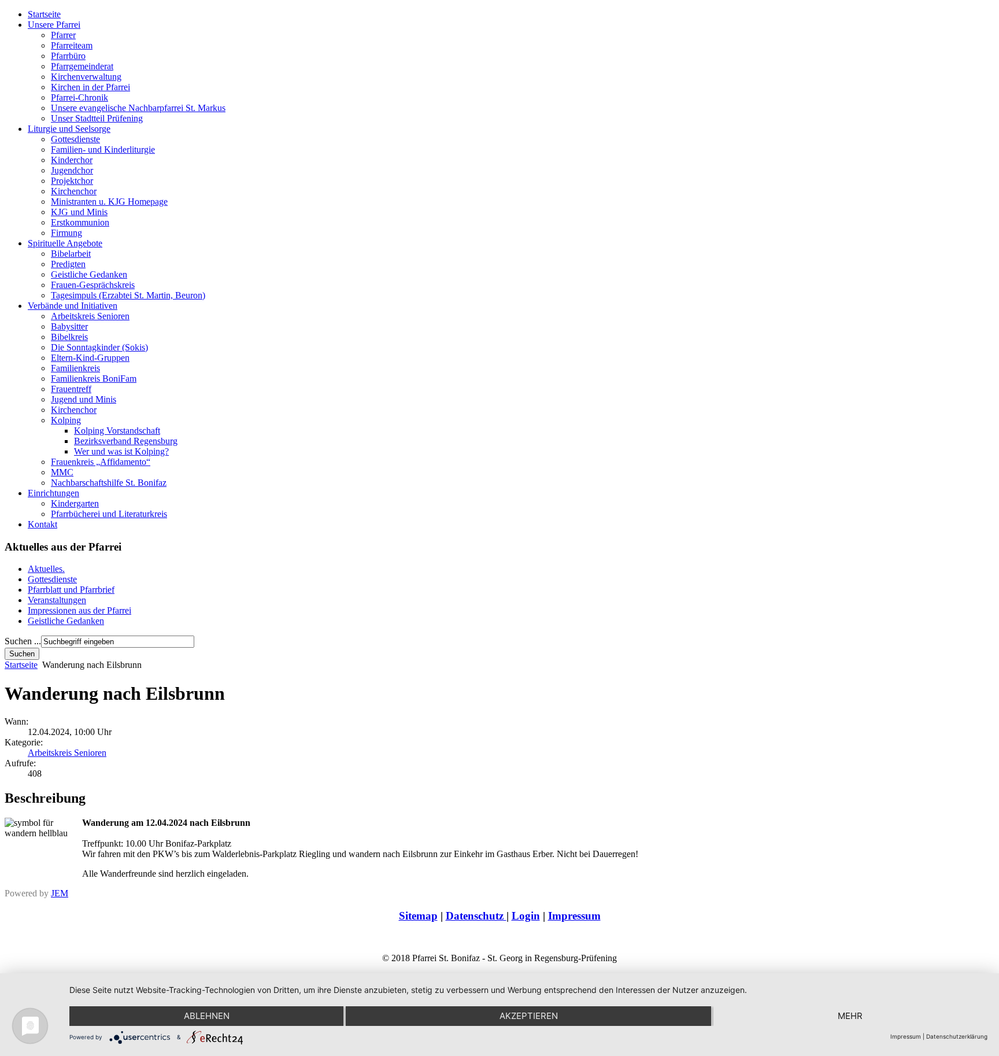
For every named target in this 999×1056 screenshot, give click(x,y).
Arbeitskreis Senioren (90, 316)
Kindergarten (75, 503)
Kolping (66, 420)
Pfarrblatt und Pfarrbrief (71, 590)
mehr (850, 1015)
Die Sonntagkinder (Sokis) (99, 347)
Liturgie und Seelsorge (69, 129)
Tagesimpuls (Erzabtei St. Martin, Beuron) (128, 295)
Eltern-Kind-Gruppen (90, 358)
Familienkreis (75, 368)
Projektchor (72, 181)
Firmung (66, 233)
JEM (59, 893)
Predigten (68, 264)
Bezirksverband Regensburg (125, 441)
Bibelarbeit (71, 254)
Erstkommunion (80, 222)
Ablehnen (207, 1015)
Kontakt (42, 524)
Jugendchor (72, 170)
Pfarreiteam (71, 45)
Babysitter (69, 326)
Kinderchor (71, 160)
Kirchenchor (74, 191)
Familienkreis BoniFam (93, 378)
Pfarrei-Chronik (79, 97)
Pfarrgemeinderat (82, 66)
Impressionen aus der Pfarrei (79, 610)
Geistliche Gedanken (89, 274)
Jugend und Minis (83, 399)
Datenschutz (476, 916)
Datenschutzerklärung (956, 1036)
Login (526, 916)
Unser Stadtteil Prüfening (97, 118)
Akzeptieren (529, 1015)
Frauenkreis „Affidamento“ (100, 462)
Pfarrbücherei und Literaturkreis (109, 514)
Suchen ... (23, 641)
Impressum (574, 916)
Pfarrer (63, 35)
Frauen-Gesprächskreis (93, 285)
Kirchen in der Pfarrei (90, 87)
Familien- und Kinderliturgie (103, 149)
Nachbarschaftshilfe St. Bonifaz (108, 483)
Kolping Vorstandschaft (117, 430)
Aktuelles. (46, 569)
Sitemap (418, 916)
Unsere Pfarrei (54, 24)
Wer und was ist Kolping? (121, 451)
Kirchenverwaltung (86, 77)
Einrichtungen (53, 493)
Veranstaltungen (57, 600)
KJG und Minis (79, 212)
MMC (62, 472)
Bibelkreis (69, 337)
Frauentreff (71, 389)
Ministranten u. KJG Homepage (109, 201)
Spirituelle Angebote (65, 243)
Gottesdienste (75, 139)
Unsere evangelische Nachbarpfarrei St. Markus (138, 108)
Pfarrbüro (68, 56)
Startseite (44, 14)
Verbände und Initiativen (72, 306)
